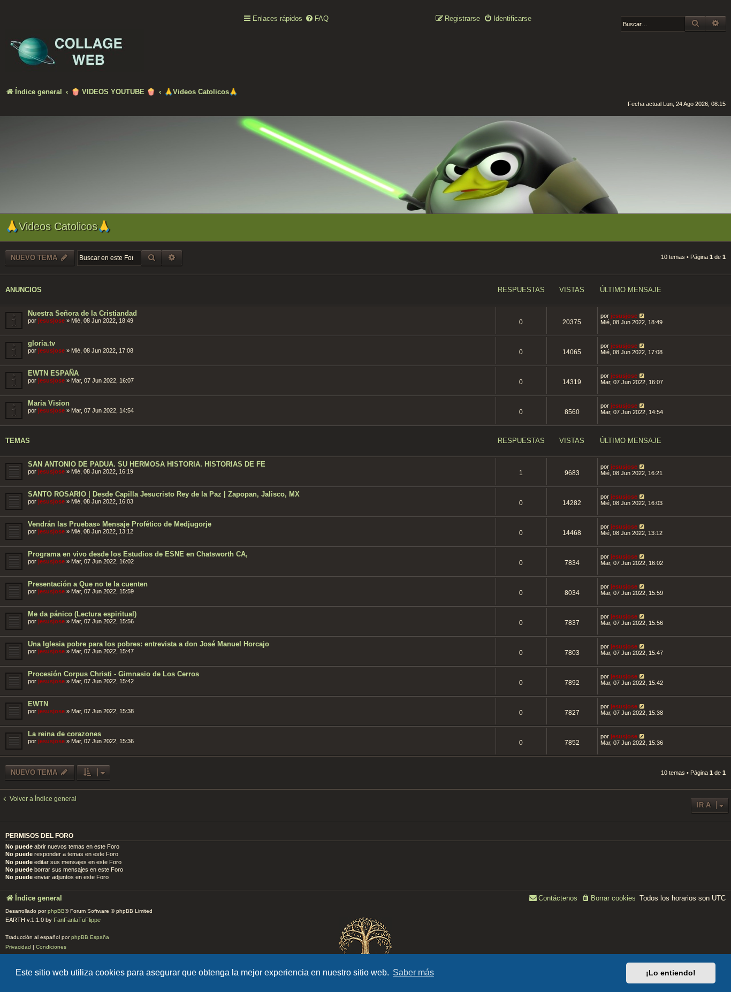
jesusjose (51, 320)
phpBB (56, 911)
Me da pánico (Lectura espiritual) (82, 614)
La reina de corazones (64, 734)
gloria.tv (41, 343)
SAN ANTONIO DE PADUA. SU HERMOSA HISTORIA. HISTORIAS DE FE (146, 464)
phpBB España (90, 937)
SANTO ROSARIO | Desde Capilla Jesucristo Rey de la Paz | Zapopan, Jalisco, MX (164, 494)
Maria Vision (49, 403)
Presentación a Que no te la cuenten (88, 584)
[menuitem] (317, 19)
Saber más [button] (413, 972)
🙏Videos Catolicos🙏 (58, 226)
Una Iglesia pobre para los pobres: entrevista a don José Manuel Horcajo (148, 644)
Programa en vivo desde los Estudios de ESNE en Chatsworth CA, (138, 554)
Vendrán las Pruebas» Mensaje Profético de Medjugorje (119, 524)
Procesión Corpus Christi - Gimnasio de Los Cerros (113, 674)
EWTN (38, 704)
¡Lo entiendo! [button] (671, 972)
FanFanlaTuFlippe (77, 920)
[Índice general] (74, 43)
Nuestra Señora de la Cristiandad (82, 313)
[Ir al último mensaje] (642, 315)
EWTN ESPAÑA (53, 373)
